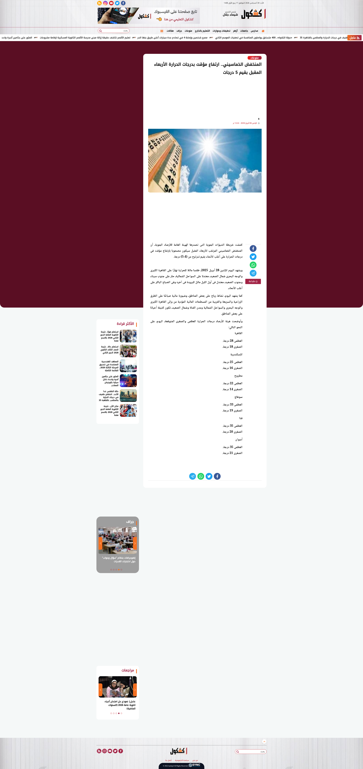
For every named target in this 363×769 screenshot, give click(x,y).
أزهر (235, 31)
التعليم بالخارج (202, 31)
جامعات (244, 31)
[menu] (161, 30)
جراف (179, 31)
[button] (121, 569)
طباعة (252, 281)
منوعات (188, 31)
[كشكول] (253, 14)
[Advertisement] (280, 87)
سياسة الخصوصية (182, 760)
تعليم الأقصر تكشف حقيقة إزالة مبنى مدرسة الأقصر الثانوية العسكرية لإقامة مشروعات (112, 37)
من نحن (195, 760)
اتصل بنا (168, 760)
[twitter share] (253, 256)
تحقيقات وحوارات (221, 31)
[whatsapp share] (253, 265)
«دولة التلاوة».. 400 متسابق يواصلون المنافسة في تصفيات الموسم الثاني (281, 37)
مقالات (170, 31)
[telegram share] (253, 273)
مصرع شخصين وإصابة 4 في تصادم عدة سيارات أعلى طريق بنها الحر (200, 37)
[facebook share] (253, 248)
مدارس (254, 31)
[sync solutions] (194, 765)
